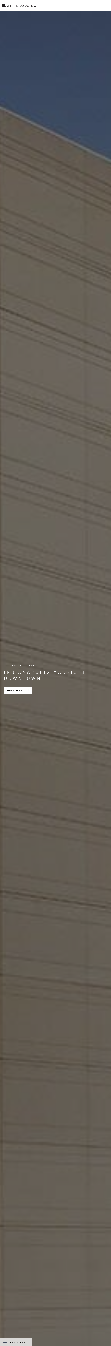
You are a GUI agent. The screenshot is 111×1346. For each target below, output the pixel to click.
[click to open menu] (104, 6)
